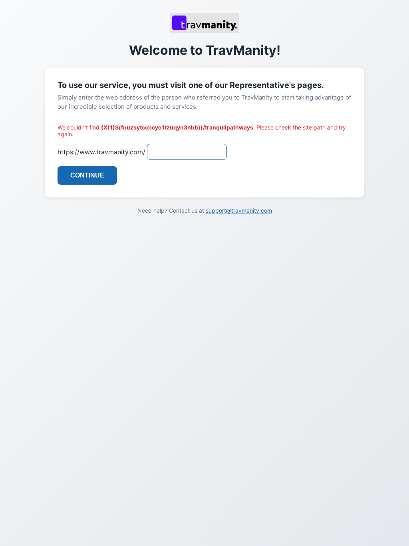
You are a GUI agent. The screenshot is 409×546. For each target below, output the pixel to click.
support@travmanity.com (239, 210)
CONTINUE (87, 175)
